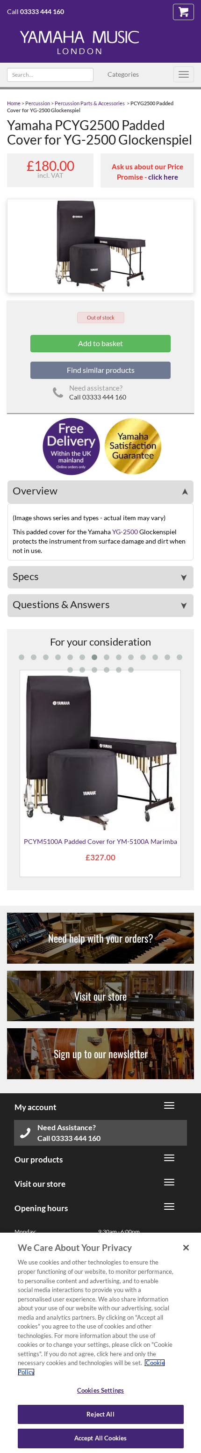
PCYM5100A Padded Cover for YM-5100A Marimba (100, 841)
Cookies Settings (100, 1390)
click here (163, 177)
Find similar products (101, 369)
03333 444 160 (42, 11)
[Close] (186, 1247)
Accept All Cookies (100, 1438)
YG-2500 (125, 532)
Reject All (100, 1414)
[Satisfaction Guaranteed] (131, 446)
